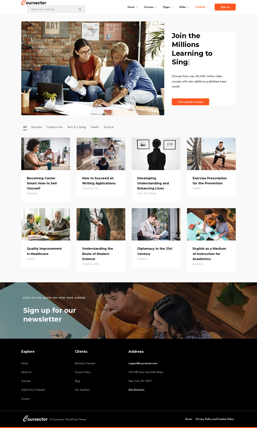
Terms (188, 419)
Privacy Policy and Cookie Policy (215, 419)
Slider (182, 7)
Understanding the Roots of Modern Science (97, 254)
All (25, 127)
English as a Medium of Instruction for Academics (209, 254)
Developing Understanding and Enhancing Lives (153, 183)
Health (95, 127)
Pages (166, 7)
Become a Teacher (85, 363)
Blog (77, 381)
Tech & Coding (76, 127)
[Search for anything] (80, 9)
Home (131, 7)
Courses (149, 7)
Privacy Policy (82, 372)
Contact (25, 399)
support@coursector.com (142, 363)
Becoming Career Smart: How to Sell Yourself (42, 183)
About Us (26, 372)
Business (36, 127)
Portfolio (200, 7)
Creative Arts (54, 127)
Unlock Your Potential (33, 390)
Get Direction (136, 390)
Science (109, 127)
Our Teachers (82, 390)
